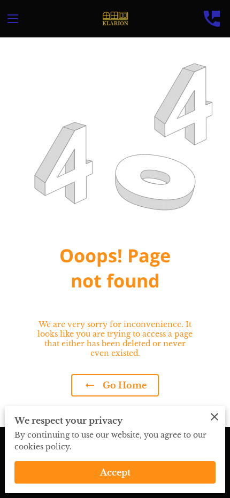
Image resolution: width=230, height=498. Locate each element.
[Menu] (12, 18)
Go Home (125, 385)
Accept (115, 472)
